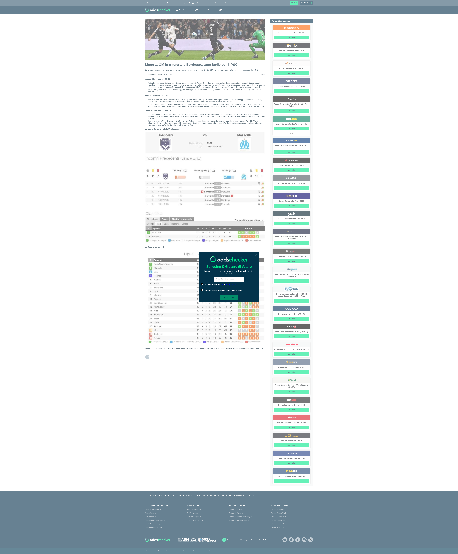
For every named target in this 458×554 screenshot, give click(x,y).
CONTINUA (229, 297)
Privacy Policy (231, 284)
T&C (222, 284)
